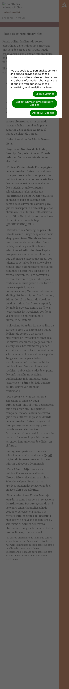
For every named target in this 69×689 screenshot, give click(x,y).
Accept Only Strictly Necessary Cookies (34, 103)
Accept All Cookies (43, 112)
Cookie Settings (44, 93)
